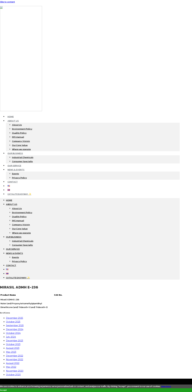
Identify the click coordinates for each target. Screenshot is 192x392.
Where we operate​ (21, 149)
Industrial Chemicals (22, 157)
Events (15, 173)
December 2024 (14, 329)
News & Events (16, 169)
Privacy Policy (19, 177)
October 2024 (13, 333)
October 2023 (13, 344)
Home (11, 116)
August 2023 (12, 348)
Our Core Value (20, 145)
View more (166, 386)
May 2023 (11, 352)
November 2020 (14, 371)
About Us (13, 120)
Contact (13, 181)
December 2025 (14, 318)
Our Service (14, 165)
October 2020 (13, 374)
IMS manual (18, 137)
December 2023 (14, 340)
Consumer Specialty (22, 161)
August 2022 (12, 363)
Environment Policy (22, 129)
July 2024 (11, 337)
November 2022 (14, 359)
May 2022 (11, 367)
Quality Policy (19, 133)
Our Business (15, 153)
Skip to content (7, 1)
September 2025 (15, 325)
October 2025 (13, 321)
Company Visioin (21, 141)
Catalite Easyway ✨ (19, 194)
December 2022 (14, 355)
